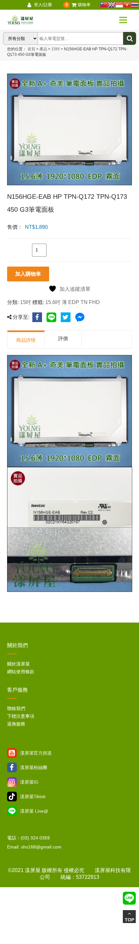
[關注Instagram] (12, 782)
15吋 (55, 49)
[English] (111, 4)
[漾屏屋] (42, 20)
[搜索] (129, 38)
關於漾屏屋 (18, 663)
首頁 (31, 49)
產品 (43, 49)
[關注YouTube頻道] (12, 753)
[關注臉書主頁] (12, 767)
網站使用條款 (20, 671)
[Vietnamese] (127, 4)
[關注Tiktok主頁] (12, 796)
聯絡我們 (16, 708)
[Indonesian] (119, 4)
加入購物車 (28, 274)
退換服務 (16, 723)
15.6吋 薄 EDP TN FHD (72, 302)
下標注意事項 (20, 716)
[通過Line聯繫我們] (12, 811)
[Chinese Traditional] (103, 4)
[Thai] (134, 4)
